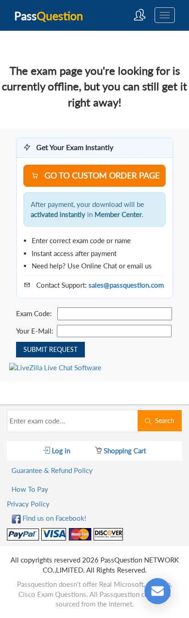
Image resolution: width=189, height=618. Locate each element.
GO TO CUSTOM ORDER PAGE (101, 175)
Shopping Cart (124, 450)
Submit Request (50, 349)
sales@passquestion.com (126, 285)
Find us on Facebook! (53, 518)
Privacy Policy (28, 504)
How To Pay (29, 489)
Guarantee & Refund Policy (52, 470)
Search (162, 420)
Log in (60, 450)
